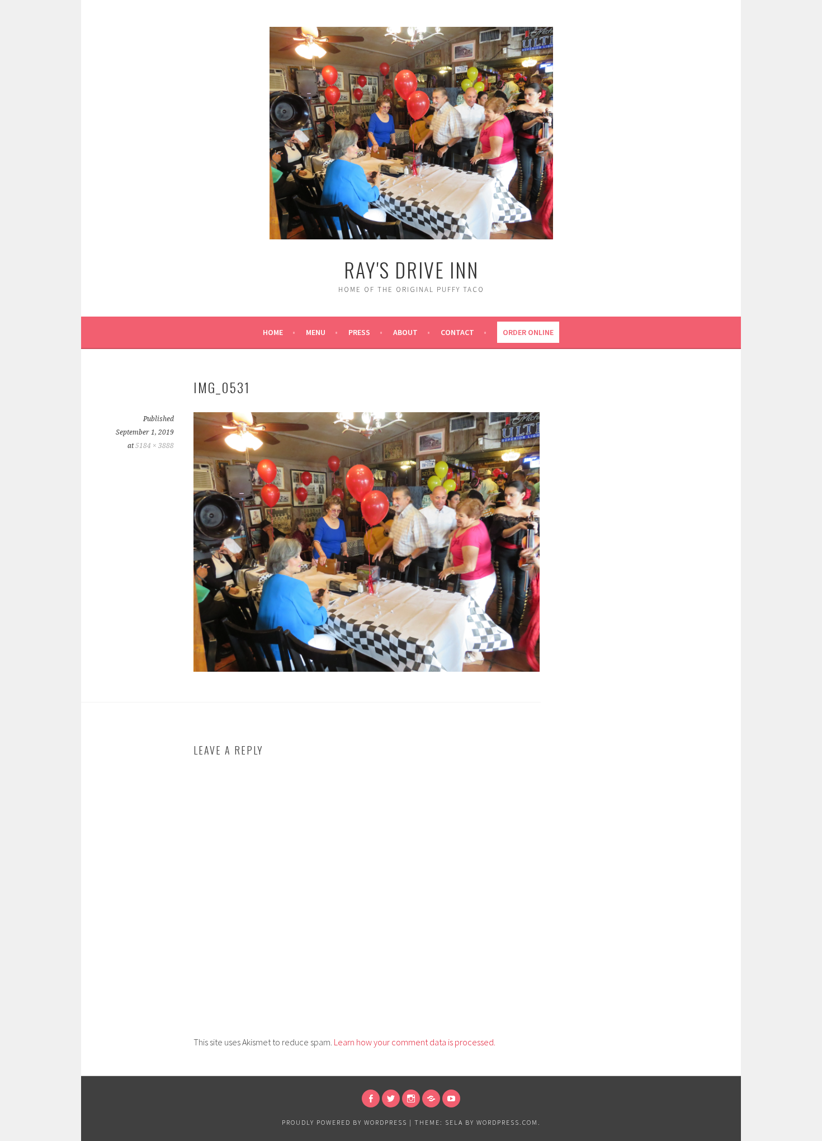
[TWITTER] (391, 1098)
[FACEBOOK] (371, 1098)
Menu (315, 332)
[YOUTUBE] (451, 1098)
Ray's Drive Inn (411, 269)
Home (273, 332)
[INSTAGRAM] (411, 1098)
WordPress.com (507, 1122)
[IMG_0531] (366, 668)
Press (359, 332)
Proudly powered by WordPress (344, 1122)
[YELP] (431, 1098)
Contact (457, 332)
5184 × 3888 (154, 446)
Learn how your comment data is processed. (414, 1042)
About (405, 332)
